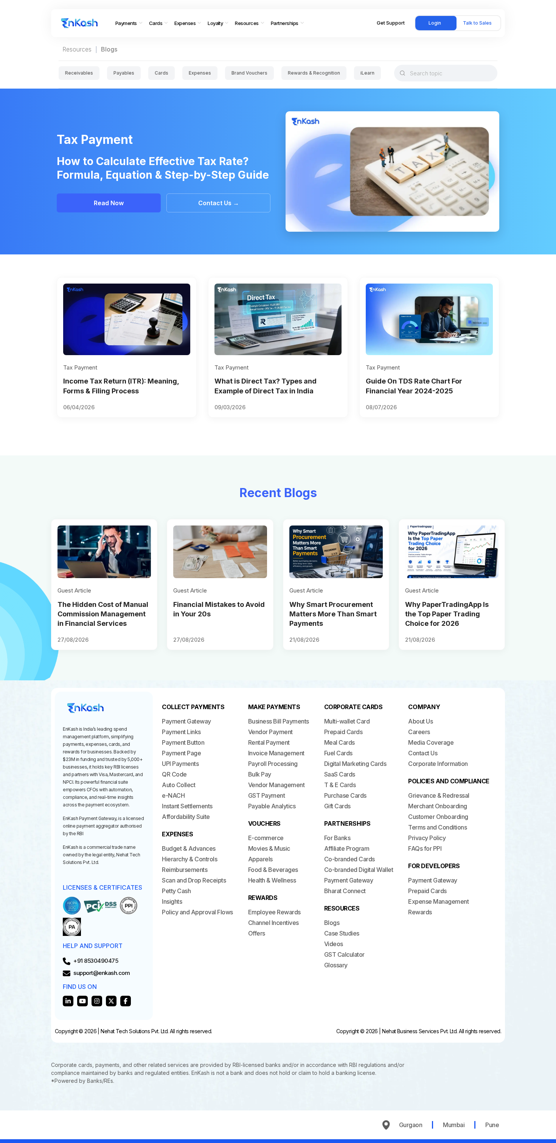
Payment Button (183, 742)
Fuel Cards (338, 753)
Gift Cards (337, 806)
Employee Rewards (274, 912)
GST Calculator (344, 954)
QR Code (174, 774)
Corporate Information (438, 763)
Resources (77, 49)
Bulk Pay (259, 774)
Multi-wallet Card (347, 721)
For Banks (337, 838)
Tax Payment (80, 367)
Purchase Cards (345, 795)
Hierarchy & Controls (189, 859)
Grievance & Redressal (438, 795)
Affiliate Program (347, 848)
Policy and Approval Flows (197, 912)
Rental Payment (269, 742)
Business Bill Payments (278, 721)
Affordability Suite (186, 816)
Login (435, 23)
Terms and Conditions (437, 827)
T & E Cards (340, 785)
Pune (492, 1125)
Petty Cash (176, 891)
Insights (172, 901)
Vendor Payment (270, 732)
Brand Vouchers (249, 73)
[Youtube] (82, 1001)
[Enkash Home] (79, 23)
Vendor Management (276, 785)
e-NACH (173, 795)
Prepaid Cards (343, 732)
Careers (419, 732)
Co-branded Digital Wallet (358, 869)
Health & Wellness (272, 880)
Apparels (260, 859)
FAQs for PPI (424, 848)
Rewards (420, 912)
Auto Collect (178, 785)
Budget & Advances (189, 848)
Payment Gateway (186, 721)
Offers (256, 933)
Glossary (336, 965)
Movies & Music (269, 848)
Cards (161, 73)
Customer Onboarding (438, 816)
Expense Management (438, 901)
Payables (123, 73)
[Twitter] (111, 1001)
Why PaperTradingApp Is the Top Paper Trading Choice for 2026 (447, 613)
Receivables (79, 73)
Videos (333, 944)
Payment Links (181, 732)
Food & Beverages (273, 869)
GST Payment (266, 795)
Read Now (109, 203)
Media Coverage (430, 742)
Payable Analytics (272, 806)
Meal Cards (339, 742)
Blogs (332, 922)
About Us (420, 721)
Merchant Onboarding (437, 806)
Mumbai (453, 1125)
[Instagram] (97, 1001)
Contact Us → (218, 203)
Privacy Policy (427, 838)
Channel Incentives (273, 922)
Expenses (200, 73)
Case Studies (341, 933)
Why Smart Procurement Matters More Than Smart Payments (333, 613)
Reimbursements (184, 869)
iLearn (367, 73)
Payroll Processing (273, 763)
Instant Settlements (187, 806)
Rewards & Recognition (314, 73)
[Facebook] (125, 1001)
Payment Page (181, 753)
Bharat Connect (345, 891)
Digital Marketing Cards (355, 763)
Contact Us (422, 753)
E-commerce (266, 838)
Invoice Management (276, 753)
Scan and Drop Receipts (194, 880)
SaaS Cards (339, 774)
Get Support (391, 23)
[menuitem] (129, 23)
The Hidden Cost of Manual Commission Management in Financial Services (102, 613)
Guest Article (74, 590)
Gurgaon (410, 1125)
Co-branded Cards (349, 859)
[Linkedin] (68, 1001)
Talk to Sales (477, 23)
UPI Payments (180, 763)
